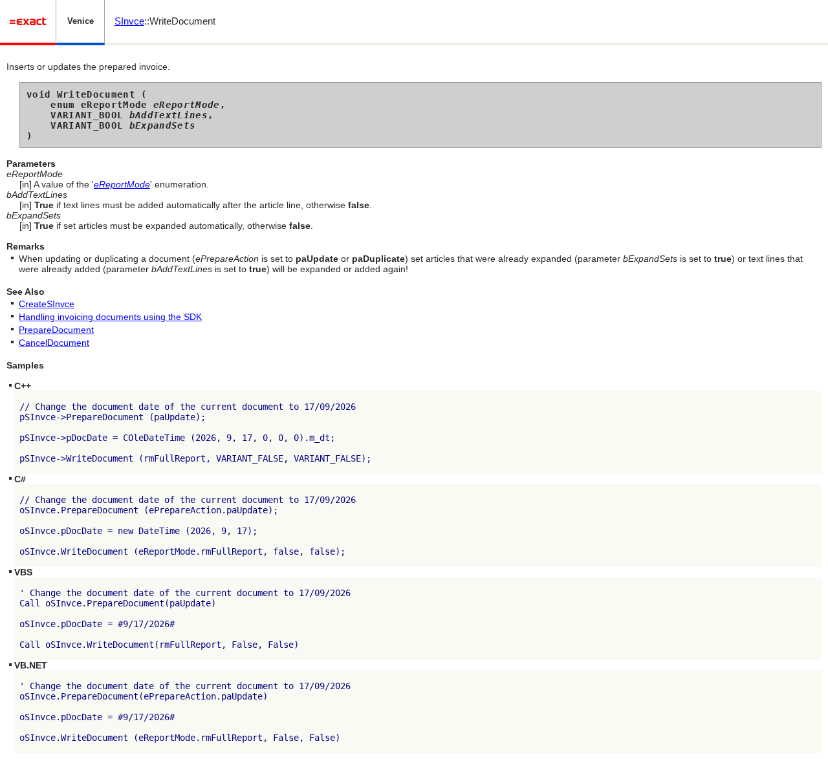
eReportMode (122, 184)
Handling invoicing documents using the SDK (110, 317)
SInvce (129, 21)
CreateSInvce (46, 304)
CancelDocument (54, 342)
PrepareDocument (56, 330)
